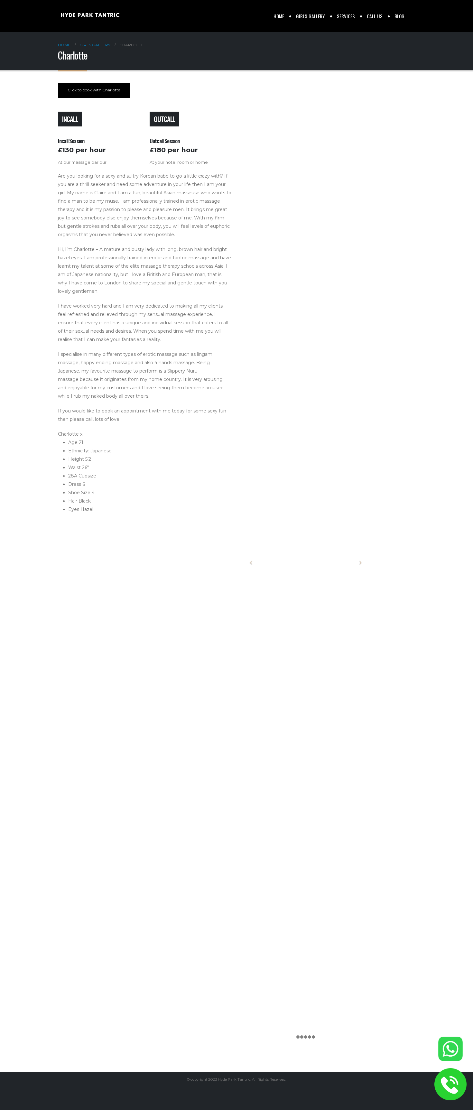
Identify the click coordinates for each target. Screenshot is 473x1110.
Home (279, 16)
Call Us (375, 16)
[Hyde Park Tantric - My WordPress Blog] (90, 16)
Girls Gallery (310, 16)
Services (346, 16)
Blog (399, 16)
